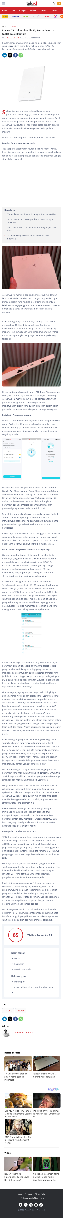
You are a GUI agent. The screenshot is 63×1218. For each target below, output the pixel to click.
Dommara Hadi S (13, 38)
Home (4, 10)
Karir (42, 1198)
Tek (13, 10)
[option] (18, 1068)
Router (20, 1010)
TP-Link (8, 1010)
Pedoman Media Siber (30, 1198)
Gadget (22, 10)
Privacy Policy (40, 1194)
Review (33, 10)
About (20, 1194)
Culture (54, 10)
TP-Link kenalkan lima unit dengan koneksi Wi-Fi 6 (31, 214)
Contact (28, 1194)
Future (43, 10)
